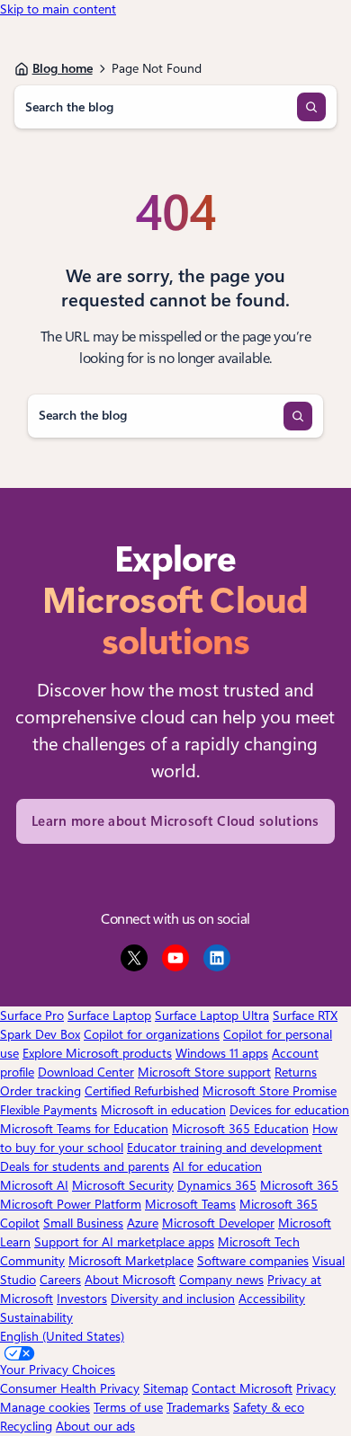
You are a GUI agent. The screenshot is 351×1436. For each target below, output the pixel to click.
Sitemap (165, 1388)
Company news (221, 1279)
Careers (60, 1279)
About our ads (95, 1426)
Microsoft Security (123, 1185)
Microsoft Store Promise (269, 1091)
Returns (295, 1072)
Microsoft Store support (204, 1072)
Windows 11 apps (222, 1053)
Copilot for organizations (152, 1034)
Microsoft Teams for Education (84, 1128)
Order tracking (40, 1091)
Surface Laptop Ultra (212, 1015)
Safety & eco (268, 1407)
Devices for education (289, 1110)
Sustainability (36, 1317)
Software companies (253, 1261)
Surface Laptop (109, 1015)
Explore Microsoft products (97, 1053)
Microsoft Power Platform (70, 1204)
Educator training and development (224, 1147)
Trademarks (198, 1407)
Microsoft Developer (218, 1223)
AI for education (217, 1166)
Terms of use (128, 1407)
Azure (142, 1223)
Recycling (26, 1426)
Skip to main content (58, 9)
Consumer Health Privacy (70, 1388)
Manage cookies (45, 1407)
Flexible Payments (48, 1110)
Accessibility (271, 1298)
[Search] (311, 107)
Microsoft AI (34, 1185)
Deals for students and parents (84, 1166)
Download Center (86, 1072)
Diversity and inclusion (173, 1298)
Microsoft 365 (299, 1185)
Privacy (316, 1388)
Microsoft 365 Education (240, 1128)
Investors (82, 1298)
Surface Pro (32, 1015)
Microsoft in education (163, 1110)
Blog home (62, 68)
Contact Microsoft (242, 1388)
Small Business (83, 1223)
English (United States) (62, 1336)
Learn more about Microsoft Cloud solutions (176, 821)
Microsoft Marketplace (131, 1261)
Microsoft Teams (190, 1204)
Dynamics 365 (216, 1185)
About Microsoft (130, 1279)
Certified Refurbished (142, 1091)
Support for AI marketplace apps (124, 1242)
